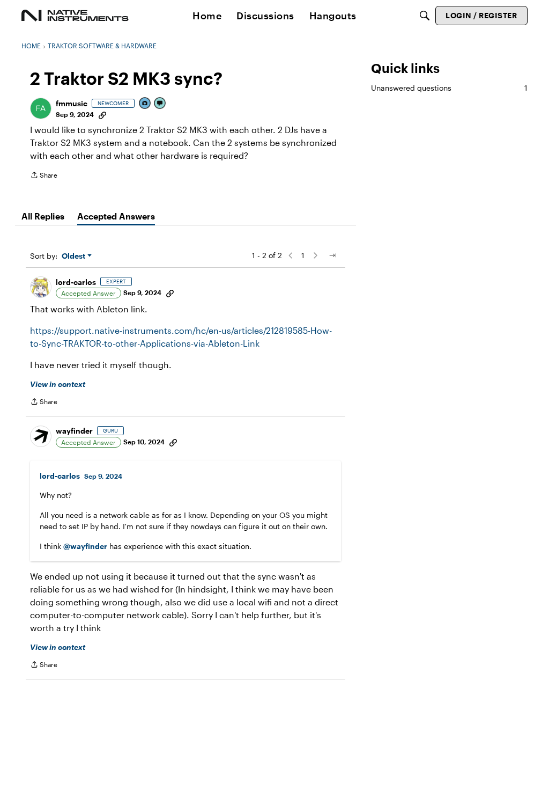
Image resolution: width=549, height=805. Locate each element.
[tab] (43, 216)
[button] (40, 108)
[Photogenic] (145, 104)
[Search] (424, 15)
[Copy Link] (102, 114)
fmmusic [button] (71, 103)
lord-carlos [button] (76, 282)
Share (43, 176)
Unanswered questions (449, 87)
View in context (57, 384)
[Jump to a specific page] (332, 255)
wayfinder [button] (74, 430)
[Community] (75, 15)
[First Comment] (160, 104)
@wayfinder (85, 546)
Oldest (74, 256)
